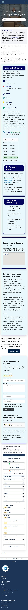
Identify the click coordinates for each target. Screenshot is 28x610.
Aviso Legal (3, 579)
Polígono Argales (15, 37)
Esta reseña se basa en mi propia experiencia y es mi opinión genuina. (13, 405)
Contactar (3, 584)
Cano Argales (7, 182)
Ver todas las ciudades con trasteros (14, 543)
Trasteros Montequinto (8, 592)
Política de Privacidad (5, 581)
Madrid (5, 595)
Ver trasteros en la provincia (14, 458)
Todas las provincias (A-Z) (6, 602)
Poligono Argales (8, 178)
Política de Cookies (5, 582)
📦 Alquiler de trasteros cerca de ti (11, 590)
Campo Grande (8, 180)
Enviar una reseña (8, 409)
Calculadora (3, 578)
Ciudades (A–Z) (4, 607)
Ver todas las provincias (14, 546)
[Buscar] (23, 19)
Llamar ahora (14, 351)
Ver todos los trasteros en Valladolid (14, 455)
